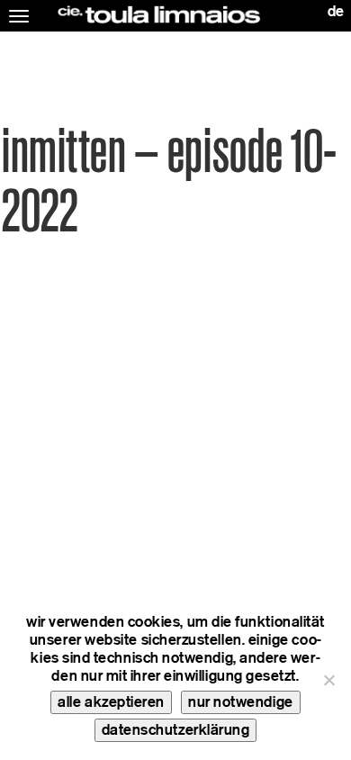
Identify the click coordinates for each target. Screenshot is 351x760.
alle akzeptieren (111, 701)
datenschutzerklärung (176, 729)
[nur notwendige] (329, 680)
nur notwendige (240, 701)
